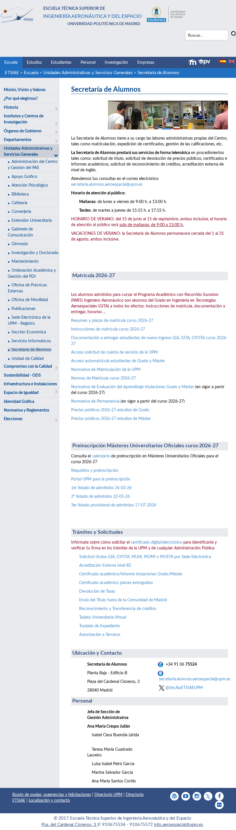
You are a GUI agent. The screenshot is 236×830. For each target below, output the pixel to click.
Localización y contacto (49, 801)
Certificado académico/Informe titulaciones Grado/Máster (130, 574)
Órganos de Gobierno (22, 131)
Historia (11, 108)
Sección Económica (29, 332)
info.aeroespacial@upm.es (178, 825)
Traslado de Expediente (99, 626)
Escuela (11, 63)
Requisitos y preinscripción (94, 471)
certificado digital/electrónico (156, 542)
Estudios (34, 63)
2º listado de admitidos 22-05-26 (100, 497)
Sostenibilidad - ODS (22, 375)
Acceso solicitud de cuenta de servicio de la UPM (114, 352)
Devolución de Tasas (97, 591)
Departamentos (17, 140)
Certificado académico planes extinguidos (116, 583)
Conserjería (21, 212)
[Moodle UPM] (193, 62)
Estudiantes (61, 63)
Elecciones (13, 419)
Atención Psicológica (30, 185)
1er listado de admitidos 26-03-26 (101, 488)
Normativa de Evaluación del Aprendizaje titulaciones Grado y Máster (132, 387)
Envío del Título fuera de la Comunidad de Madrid (123, 600)
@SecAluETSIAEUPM (183, 688)
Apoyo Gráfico (24, 177)
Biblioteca (20, 194)
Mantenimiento (25, 262)
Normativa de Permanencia (95, 401)
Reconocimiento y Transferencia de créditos (117, 609)
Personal (88, 63)
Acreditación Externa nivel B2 (105, 566)
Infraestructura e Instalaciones (30, 384)
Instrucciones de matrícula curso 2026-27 (108, 329)
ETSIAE (12, 73)
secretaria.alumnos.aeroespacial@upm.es (106, 185)
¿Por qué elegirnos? (21, 99)
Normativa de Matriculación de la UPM (105, 370)
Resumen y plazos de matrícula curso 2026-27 (112, 321)
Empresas (145, 63)
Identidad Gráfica (19, 402)
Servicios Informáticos (31, 341)
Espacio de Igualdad (21, 393)
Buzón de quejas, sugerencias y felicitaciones (51, 795)
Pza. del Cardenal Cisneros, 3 (69, 825)
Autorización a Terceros (99, 635)
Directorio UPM (108, 795)
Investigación (116, 63)
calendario (101, 456)
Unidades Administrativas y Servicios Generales (88, 73)
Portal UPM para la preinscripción (100, 479)
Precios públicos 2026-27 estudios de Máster (111, 419)
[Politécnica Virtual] (204, 62)
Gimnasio (20, 244)
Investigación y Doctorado (35, 253)
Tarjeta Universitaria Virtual (102, 617)
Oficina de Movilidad (30, 300)
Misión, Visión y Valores (24, 90)
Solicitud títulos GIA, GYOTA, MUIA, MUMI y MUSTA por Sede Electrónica (145, 557)
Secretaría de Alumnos (158, 73)
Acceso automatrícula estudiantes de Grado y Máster (118, 361)
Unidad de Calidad (28, 359)
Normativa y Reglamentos (26, 410)
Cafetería (19, 203)
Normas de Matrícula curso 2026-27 (103, 378)
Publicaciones (23, 309)
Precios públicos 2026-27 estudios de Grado (110, 410)
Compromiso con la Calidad (28, 367)
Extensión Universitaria (32, 221)
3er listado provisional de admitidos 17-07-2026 (113, 505)
